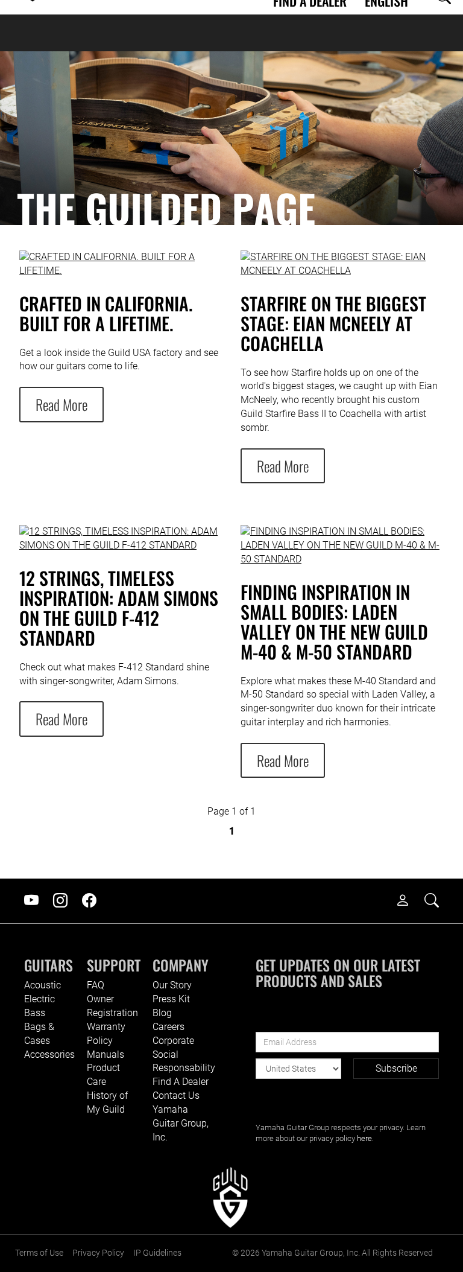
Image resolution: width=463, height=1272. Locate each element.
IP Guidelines (157, 1253)
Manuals (105, 1054)
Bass (34, 1013)
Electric (39, 999)
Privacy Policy (98, 1253)
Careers (168, 1026)
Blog (162, 1013)
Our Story (172, 985)
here (364, 1138)
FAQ (95, 985)
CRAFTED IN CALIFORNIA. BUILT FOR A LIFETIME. (106, 313)
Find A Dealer (181, 1081)
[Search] (437, 900)
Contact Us (176, 1095)
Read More (61, 404)
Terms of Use (39, 1253)
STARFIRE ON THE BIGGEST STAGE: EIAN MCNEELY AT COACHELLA (333, 323)
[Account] (408, 900)
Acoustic (42, 985)
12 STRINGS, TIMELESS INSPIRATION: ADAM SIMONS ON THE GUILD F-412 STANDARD (118, 607)
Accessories (49, 1054)
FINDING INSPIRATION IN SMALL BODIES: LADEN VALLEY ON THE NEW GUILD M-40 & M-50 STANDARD (334, 621)
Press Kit (171, 999)
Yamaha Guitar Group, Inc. (181, 1123)
